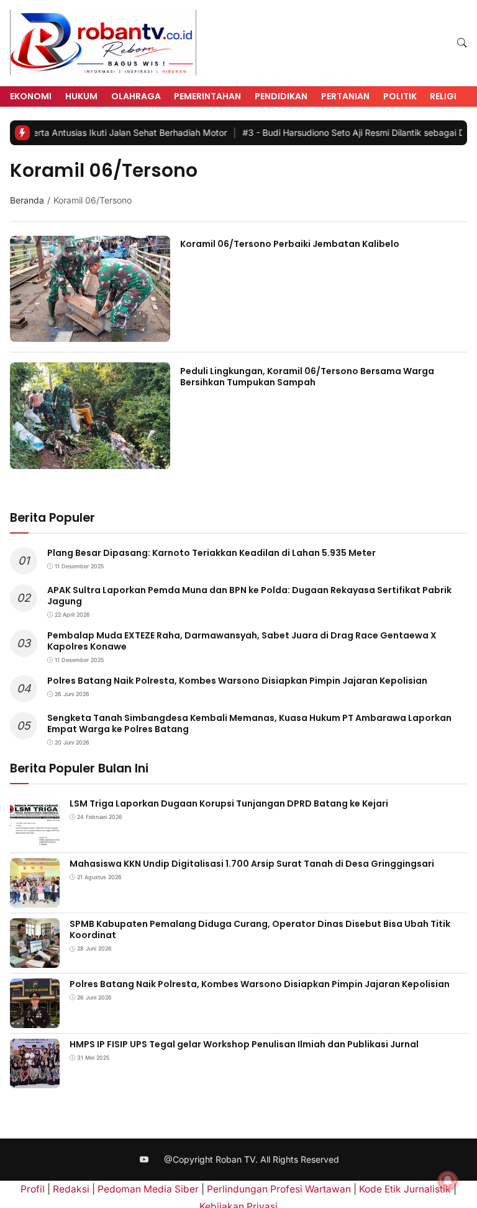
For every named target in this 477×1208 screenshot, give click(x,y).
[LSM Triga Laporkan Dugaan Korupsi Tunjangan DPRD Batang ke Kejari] (35, 839)
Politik (400, 96)
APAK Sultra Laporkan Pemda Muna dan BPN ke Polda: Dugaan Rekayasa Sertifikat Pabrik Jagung (249, 595)
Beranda (27, 200)
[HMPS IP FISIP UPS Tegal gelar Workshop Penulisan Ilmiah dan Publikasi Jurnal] (35, 1080)
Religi (443, 96)
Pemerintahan (207, 96)
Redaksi (71, 1189)
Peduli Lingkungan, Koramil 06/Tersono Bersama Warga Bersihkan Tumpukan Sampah (307, 376)
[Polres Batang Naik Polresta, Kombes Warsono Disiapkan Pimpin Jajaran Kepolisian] (35, 1020)
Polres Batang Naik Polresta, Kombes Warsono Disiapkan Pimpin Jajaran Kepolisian (237, 680)
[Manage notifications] (448, 1181)
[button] (462, 43)
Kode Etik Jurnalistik (405, 1189)
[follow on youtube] (144, 1159)
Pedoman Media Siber (148, 1189)
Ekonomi (31, 96)
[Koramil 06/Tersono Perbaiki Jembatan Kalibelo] (90, 333)
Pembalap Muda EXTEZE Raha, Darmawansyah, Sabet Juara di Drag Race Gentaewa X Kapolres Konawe (242, 641)
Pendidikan (281, 96)
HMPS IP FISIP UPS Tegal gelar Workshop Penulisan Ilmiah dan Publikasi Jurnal (244, 1044)
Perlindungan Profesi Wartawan (279, 1189)
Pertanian (345, 96)
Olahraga (136, 96)
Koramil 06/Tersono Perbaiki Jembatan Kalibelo (289, 244)
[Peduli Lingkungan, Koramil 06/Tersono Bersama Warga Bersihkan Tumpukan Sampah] (90, 461)
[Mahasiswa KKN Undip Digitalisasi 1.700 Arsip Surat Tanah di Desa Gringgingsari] (35, 899)
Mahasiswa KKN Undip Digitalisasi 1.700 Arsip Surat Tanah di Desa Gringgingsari (252, 863)
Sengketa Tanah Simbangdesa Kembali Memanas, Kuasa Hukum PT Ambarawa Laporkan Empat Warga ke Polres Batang (249, 723)
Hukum (81, 96)
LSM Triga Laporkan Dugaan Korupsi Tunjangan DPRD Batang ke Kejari (229, 803)
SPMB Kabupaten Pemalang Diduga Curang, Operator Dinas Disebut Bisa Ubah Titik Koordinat (260, 929)
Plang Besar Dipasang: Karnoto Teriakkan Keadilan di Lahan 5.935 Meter (211, 553)
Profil (32, 1189)
